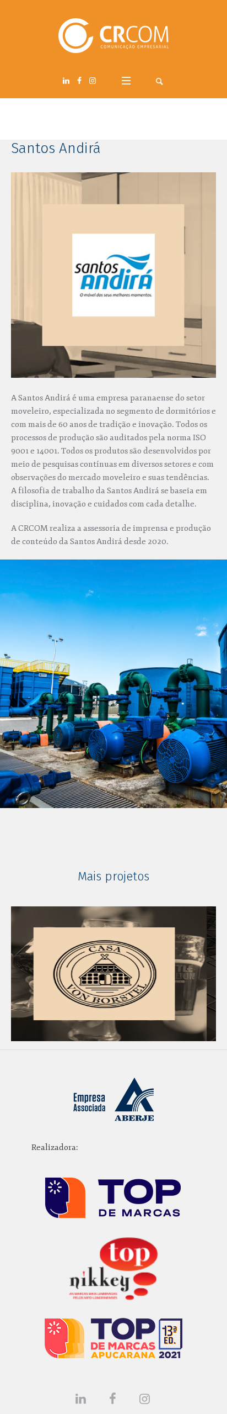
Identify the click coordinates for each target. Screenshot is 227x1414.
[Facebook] (79, 80)
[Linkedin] (66, 80)
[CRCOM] (113, 36)
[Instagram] (92, 80)
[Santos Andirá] (113, 275)
